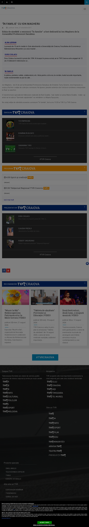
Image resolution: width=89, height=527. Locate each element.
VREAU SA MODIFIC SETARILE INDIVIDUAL (44, 525)
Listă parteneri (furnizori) (6, 518)
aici (13, 509)
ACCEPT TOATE (44, 522)
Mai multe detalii (35, 506)
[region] (44, 514)
